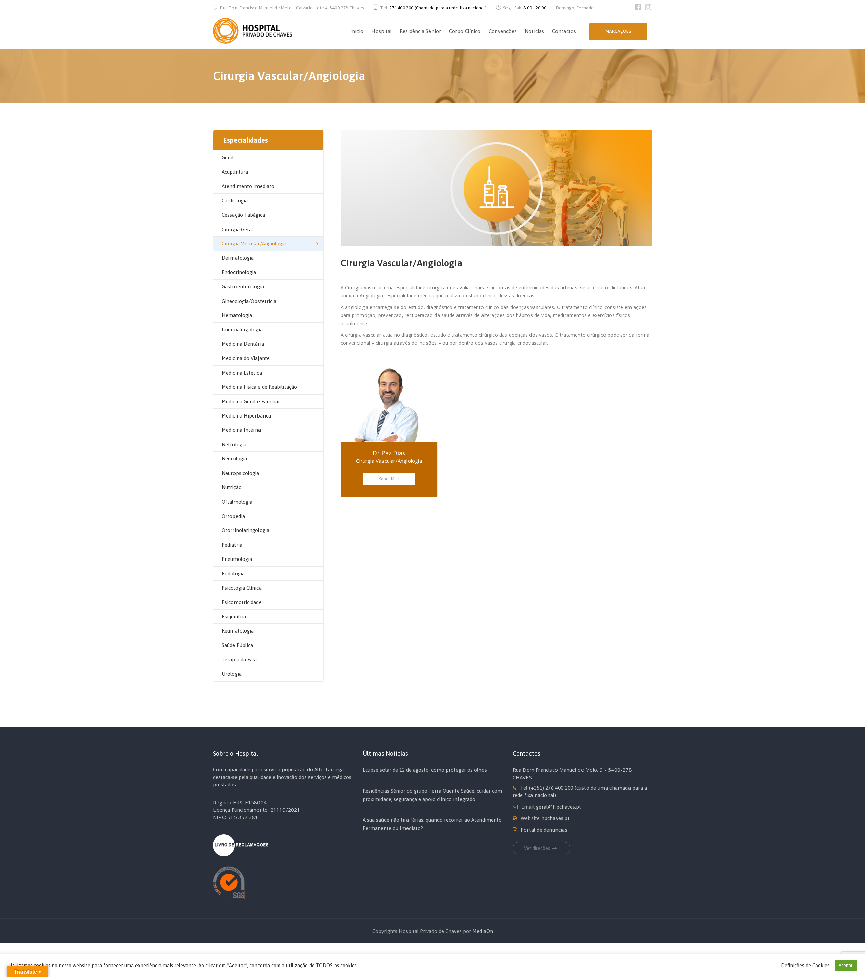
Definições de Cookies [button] (805, 965)
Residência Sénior (420, 31)
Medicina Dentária (243, 344)
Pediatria (232, 545)
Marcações (618, 31)
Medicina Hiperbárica (246, 416)
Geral (228, 157)
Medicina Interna (241, 430)
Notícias (534, 31)
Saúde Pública (237, 645)
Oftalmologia (237, 502)
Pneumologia (237, 559)
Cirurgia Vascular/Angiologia (254, 243)
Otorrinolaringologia (245, 530)
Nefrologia (234, 444)
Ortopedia (233, 516)
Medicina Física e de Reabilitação (259, 387)
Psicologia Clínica (242, 588)
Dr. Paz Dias (389, 453)
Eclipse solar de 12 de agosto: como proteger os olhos (425, 770)
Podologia (233, 573)
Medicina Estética (242, 373)
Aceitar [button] (845, 965)
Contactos (564, 31)
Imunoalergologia (242, 329)
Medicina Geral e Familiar (251, 401)
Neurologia (234, 458)
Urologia (232, 674)
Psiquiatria (234, 616)
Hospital (381, 31)
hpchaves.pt (555, 818)
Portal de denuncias (544, 830)
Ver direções (537, 848)
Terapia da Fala (239, 659)
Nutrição (232, 487)
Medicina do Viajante (246, 358)
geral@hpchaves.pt (558, 807)
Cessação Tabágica (243, 215)
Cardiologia (235, 201)
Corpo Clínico (464, 31)
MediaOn (482, 931)
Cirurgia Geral (237, 229)
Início (357, 31)
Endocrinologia (239, 272)
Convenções (503, 31)
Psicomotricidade (242, 602)
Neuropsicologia (240, 473)
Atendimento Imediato (248, 186)
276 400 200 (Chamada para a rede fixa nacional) (437, 7)
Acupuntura (235, 172)
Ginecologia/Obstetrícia (249, 301)
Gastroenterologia (243, 286)
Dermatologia (238, 258)
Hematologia (237, 315)
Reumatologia (238, 631)
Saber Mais (389, 478)
